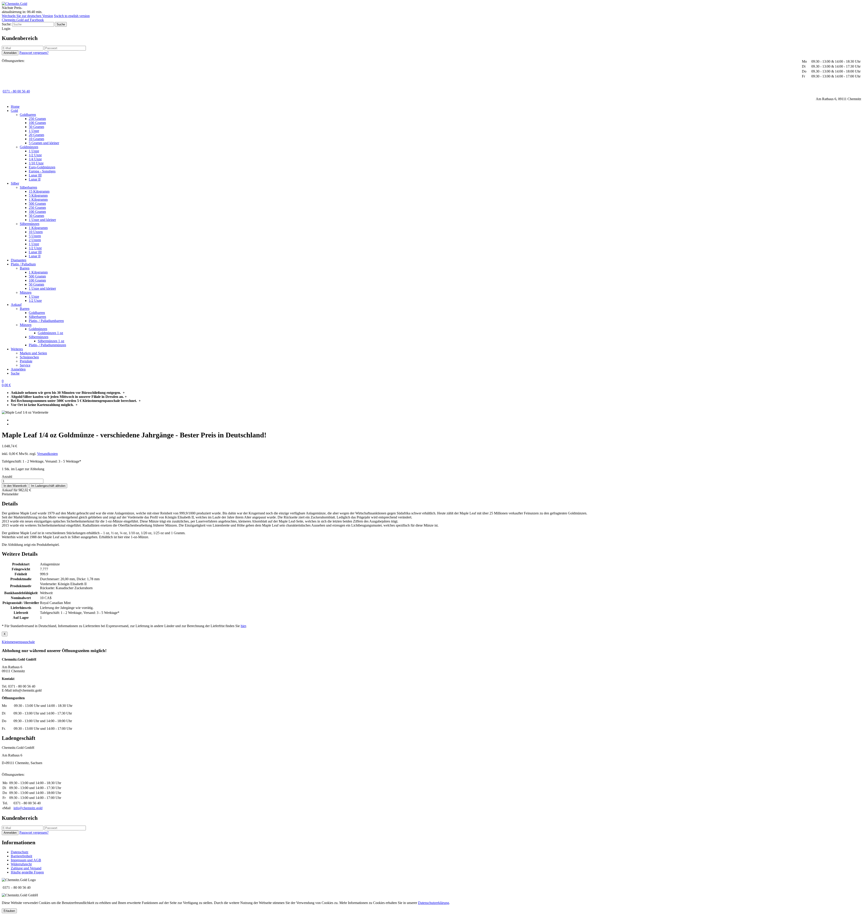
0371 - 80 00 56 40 (16, 91)
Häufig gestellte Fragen (27, 872)
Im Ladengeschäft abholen (48, 485)
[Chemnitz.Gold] (14, 4)
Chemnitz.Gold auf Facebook (23, 20)
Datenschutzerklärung (433, 903)
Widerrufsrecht (21, 864)
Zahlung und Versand (26, 868)
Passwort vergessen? (34, 53)
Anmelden (18, 369)
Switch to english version (72, 16)
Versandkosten (47, 454)
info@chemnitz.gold (27, 808)
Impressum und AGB (26, 860)
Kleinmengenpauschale (18, 642)
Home (15, 106)
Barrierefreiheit (21, 856)
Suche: (6, 24)
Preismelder (10, 494)
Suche (15, 373)
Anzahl (7, 476)
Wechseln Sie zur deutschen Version (27, 16)
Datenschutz (19, 852)
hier (243, 626)
